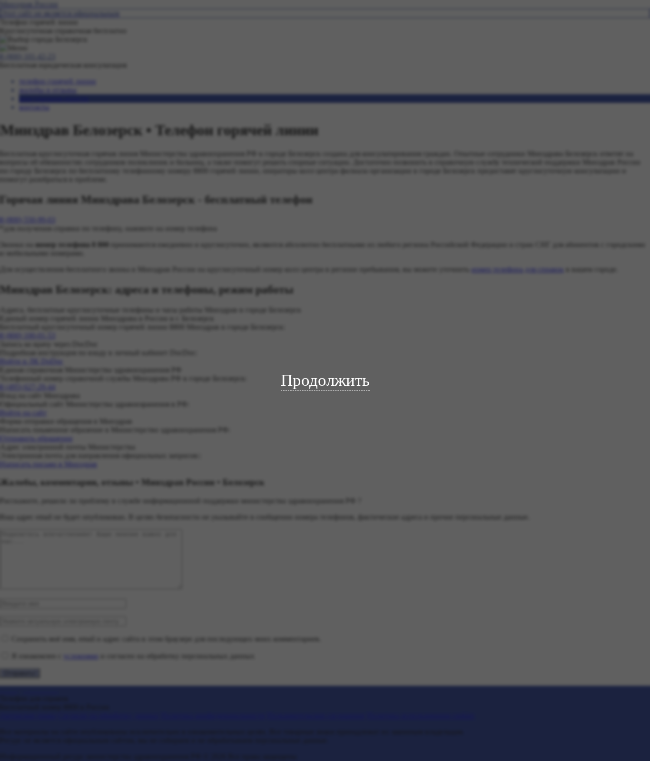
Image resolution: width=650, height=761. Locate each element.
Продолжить (325, 380)
